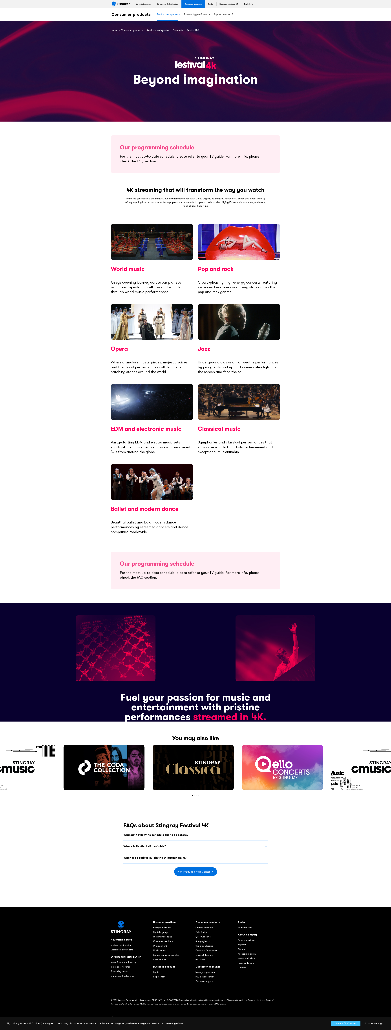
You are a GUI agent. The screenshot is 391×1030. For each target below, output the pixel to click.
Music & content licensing (124, 962)
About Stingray (247, 934)
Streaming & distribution (126, 956)
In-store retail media (121, 945)
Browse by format (119, 971)
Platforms (200, 959)
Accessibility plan (247, 953)
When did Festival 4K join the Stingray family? (154, 857)
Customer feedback (163, 941)
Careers (242, 967)
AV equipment (160, 945)
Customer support (205, 981)
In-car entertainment (121, 966)
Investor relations (246, 958)
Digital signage (160, 932)
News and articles (247, 940)
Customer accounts (208, 966)
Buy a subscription (205, 976)
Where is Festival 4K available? (144, 846)
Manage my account (206, 972)
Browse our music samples (166, 955)
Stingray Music (203, 941)
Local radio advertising (122, 949)
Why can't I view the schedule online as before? (155, 835)
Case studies (159, 959)
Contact (242, 949)
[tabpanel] (195, 767)
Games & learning (204, 955)
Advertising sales (121, 939)
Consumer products (131, 14)
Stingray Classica (204, 945)
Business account (164, 966)
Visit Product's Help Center (193, 871)
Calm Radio (201, 932)
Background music (162, 927)
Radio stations (245, 927)
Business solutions (164, 922)
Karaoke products (204, 927)
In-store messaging (162, 936)
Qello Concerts (203, 936)
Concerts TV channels (206, 950)
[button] (247, 4)
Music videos (159, 950)
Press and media (246, 963)
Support (242, 944)
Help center (159, 976)
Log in (156, 972)
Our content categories (122, 976)
